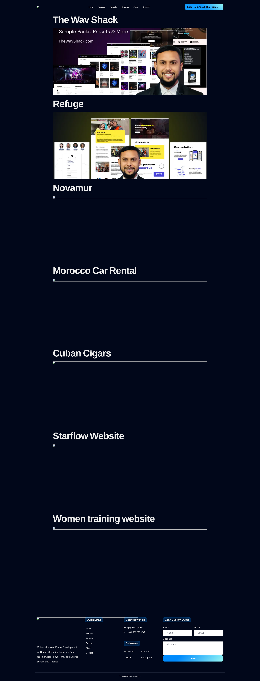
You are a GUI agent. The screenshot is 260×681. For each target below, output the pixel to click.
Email (197, 627)
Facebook (129, 651)
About (136, 7)
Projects (113, 7)
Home (90, 7)
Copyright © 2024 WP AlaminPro (130, 676)
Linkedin (145, 651)
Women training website (104, 518)
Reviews (125, 7)
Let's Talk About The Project (202, 7)
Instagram (146, 657)
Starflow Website (88, 436)
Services (101, 7)
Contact (146, 7)
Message (167, 639)
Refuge (68, 104)
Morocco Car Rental (95, 270)
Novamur (72, 188)
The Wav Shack (85, 19)
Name (166, 627)
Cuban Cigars (82, 353)
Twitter (128, 657)
